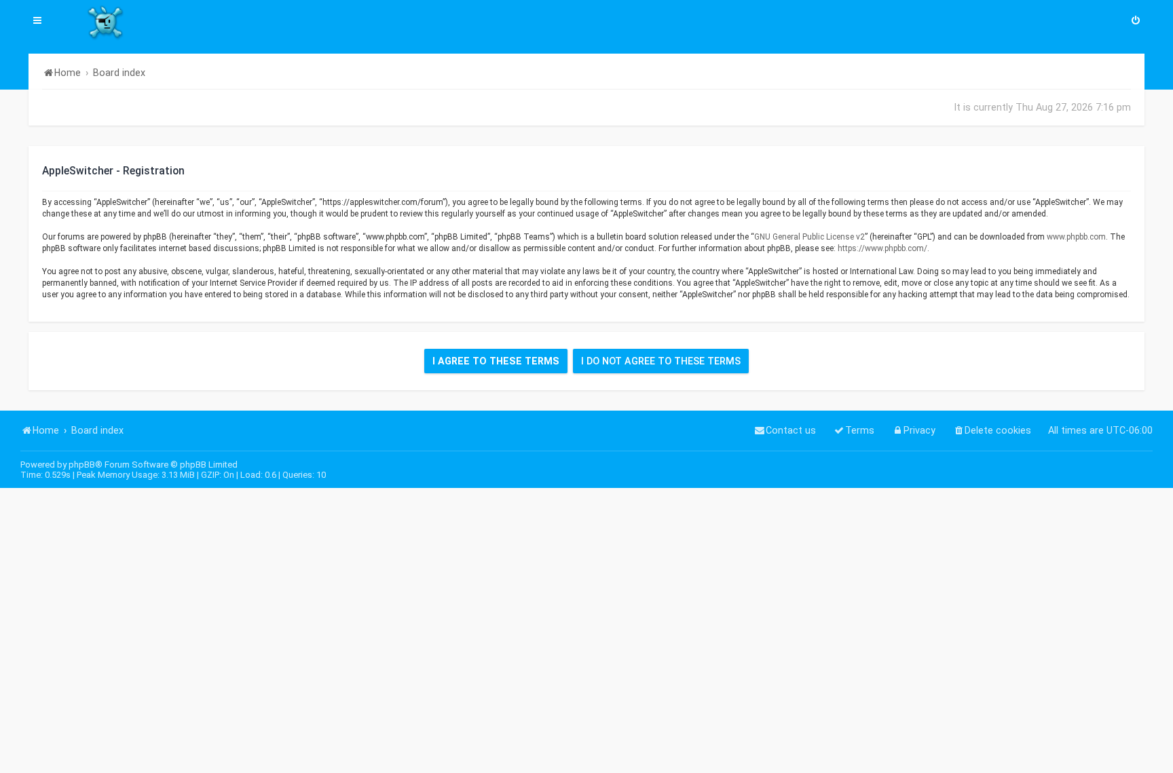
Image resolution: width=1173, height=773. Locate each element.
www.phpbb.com (1076, 237)
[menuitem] (1135, 21)
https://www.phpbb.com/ (882, 248)
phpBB (82, 464)
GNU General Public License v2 (809, 237)
